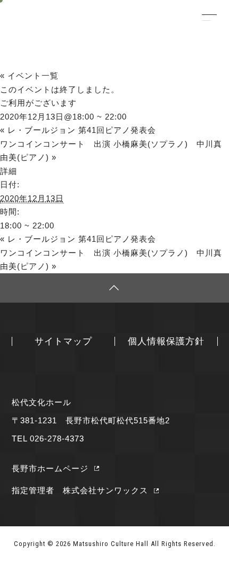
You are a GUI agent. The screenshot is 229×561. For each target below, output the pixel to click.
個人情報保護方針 (166, 341)
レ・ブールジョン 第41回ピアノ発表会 (78, 130)
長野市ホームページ (50, 468)
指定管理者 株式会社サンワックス (80, 490)
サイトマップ (63, 341)
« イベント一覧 (29, 75)
